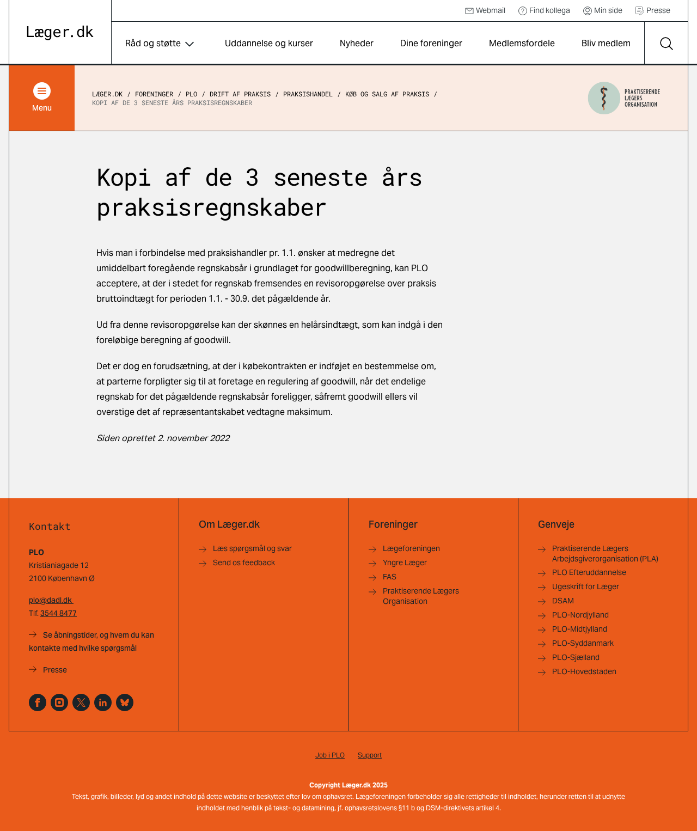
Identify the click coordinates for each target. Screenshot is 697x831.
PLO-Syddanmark (583, 643)
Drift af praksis (240, 93)
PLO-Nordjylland (580, 615)
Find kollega (549, 10)
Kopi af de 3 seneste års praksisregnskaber (172, 102)
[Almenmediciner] (59, 702)
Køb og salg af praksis (387, 93)
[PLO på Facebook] (37, 702)
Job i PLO (330, 755)
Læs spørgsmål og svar (252, 548)
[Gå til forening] (624, 98)
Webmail (490, 10)
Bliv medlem (606, 43)
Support (370, 755)
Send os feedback (244, 562)
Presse (658, 10)
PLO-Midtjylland (579, 629)
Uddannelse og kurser (269, 43)
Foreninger (154, 93)
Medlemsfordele (522, 43)
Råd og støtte (153, 43)
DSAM (563, 601)
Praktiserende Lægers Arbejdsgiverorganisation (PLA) (605, 553)
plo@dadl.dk (51, 600)
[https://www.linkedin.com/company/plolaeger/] (103, 702)
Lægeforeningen (411, 548)
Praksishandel (308, 93)
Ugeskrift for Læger (585, 586)
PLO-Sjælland (576, 657)
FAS (389, 577)
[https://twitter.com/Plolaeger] (81, 702)
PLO (191, 93)
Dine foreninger (431, 43)
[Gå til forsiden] (60, 33)
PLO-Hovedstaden (584, 671)
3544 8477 (58, 613)
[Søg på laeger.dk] (666, 43)
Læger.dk (107, 93)
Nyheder (357, 43)
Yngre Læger (405, 562)
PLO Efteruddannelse (589, 572)
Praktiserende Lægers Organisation (421, 596)
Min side (608, 10)
